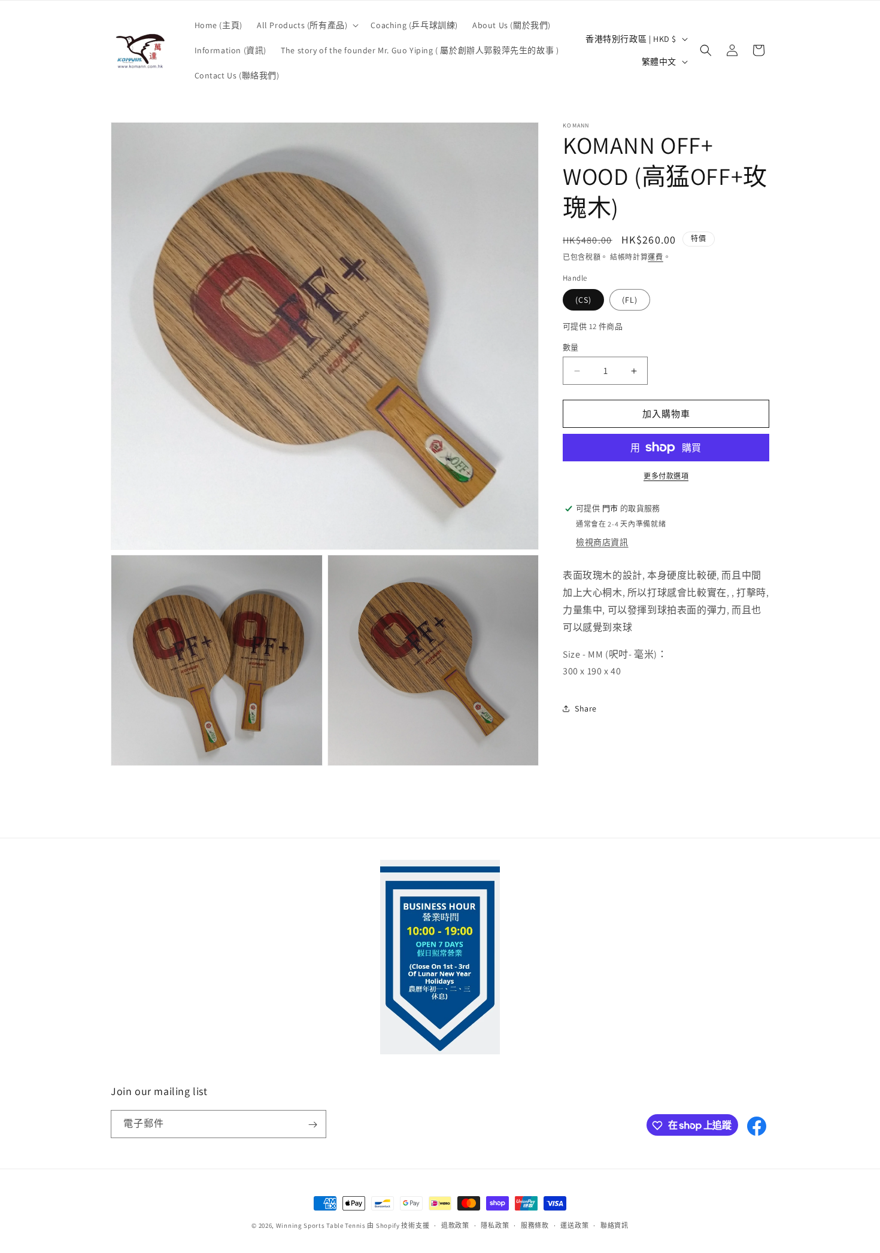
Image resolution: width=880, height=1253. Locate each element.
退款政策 (455, 1225)
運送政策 (574, 1225)
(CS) (583, 299)
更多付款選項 (666, 476)
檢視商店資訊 (602, 542)
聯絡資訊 (614, 1225)
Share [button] (586, 708)
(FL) (630, 299)
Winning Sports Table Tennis (321, 1225)
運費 (655, 257)
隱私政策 (495, 1225)
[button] (306, 25)
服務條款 (535, 1225)
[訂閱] (312, 1125)
